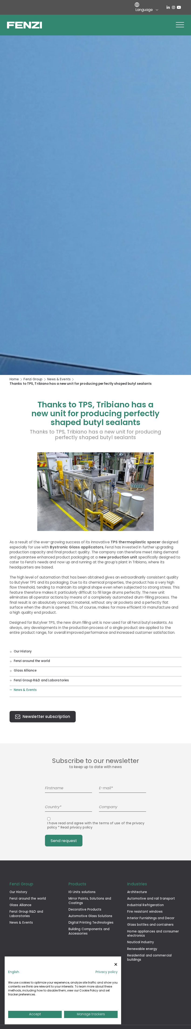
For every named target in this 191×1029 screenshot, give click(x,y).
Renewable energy (142, 949)
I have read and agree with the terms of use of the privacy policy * (95, 825)
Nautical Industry (140, 942)
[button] (180, 25)
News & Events (59, 379)
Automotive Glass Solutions (90, 916)
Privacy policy (107, 972)
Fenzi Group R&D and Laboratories (41, 680)
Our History (23, 651)
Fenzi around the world (32, 661)
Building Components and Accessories (88, 931)
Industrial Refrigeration (145, 905)
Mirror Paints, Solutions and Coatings (89, 900)
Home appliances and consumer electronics (153, 933)
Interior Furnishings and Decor (150, 918)
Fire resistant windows (145, 911)
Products (77, 884)
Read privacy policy (76, 827)
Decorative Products (85, 909)
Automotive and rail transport (151, 898)
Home (14, 379)
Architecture (137, 892)
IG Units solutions (82, 892)
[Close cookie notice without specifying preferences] (116, 964)
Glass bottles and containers (150, 924)
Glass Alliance (25, 671)
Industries (137, 884)
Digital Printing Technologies (91, 922)
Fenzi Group (33, 379)
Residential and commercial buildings (149, 957)
